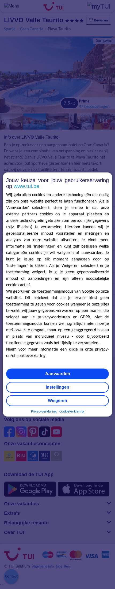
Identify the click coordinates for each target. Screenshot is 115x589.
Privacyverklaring (44, 412)
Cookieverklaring (71, 412)
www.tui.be (26, 186)
